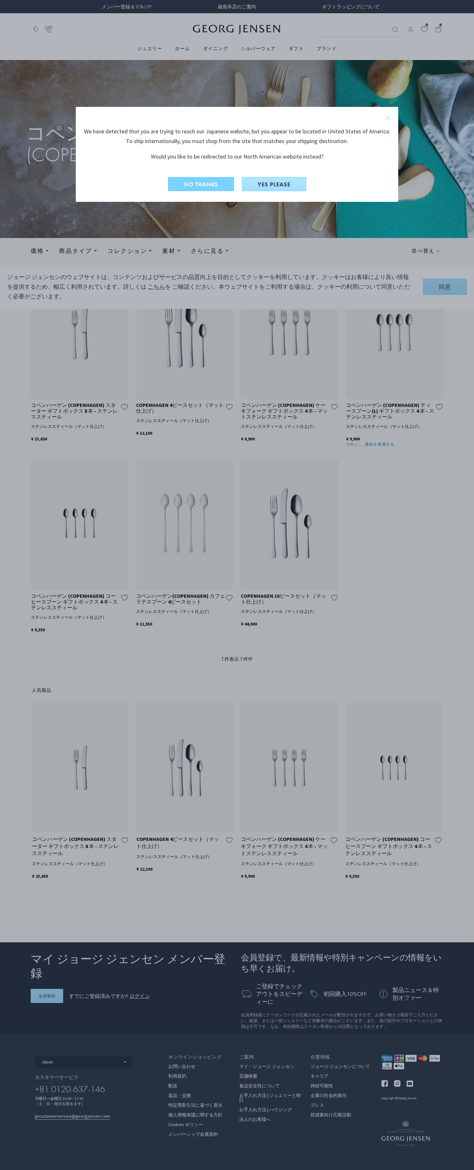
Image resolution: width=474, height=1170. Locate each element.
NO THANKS (201, 184)
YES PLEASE (274, 184)
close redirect (387, 117)
